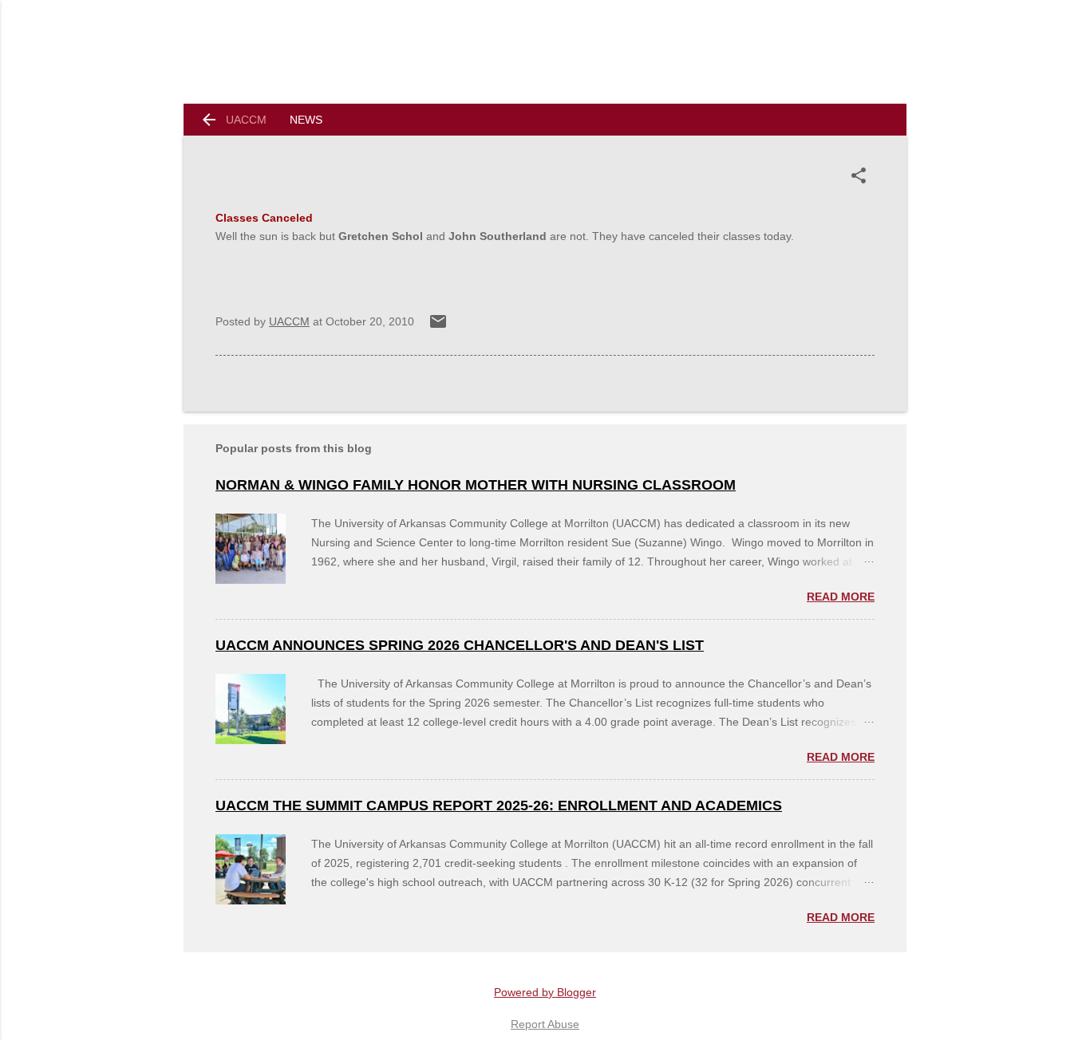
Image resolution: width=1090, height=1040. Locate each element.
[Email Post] (438, 327)
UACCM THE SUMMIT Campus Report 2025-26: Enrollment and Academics (498, 805)
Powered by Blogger (545, 992)
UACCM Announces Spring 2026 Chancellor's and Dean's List (459, 645)
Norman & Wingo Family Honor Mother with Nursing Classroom (475, 485)
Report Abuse (545, 1024)
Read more (841, 596)
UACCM (246, 119)
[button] (862, 175)
